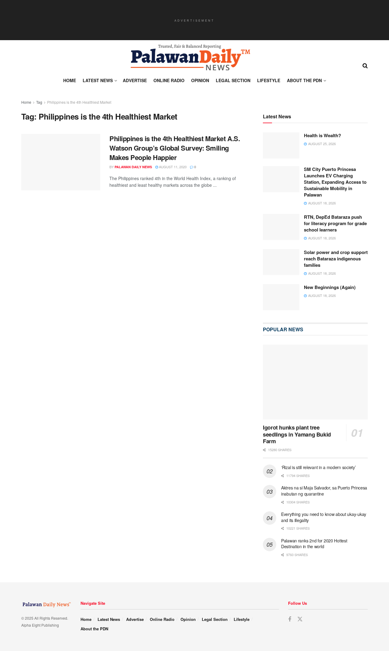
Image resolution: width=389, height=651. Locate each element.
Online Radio (168, 80)
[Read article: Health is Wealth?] (281, 146)
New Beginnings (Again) (330, 287)
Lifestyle (268, 80)
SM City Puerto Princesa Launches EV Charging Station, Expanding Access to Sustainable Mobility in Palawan (335, 182)
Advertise (135, 80)
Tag (39, 102)
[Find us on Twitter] (300, 619)
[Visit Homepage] (190, 57)
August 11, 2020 (172, 166)
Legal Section (233, 80)
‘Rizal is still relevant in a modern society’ (318, 468)
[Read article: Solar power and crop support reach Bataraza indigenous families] (281, 262)
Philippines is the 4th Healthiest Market (79, 102)
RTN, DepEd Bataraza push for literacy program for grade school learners (335, 223)
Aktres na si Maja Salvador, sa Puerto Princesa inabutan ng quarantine (324, 491)
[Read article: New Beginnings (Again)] (281, 297)
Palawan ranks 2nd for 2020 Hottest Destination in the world (314, 544)
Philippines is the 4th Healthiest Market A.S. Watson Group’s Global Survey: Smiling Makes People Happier (174, 148)
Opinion (200, 80)
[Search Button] (365, 65)
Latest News (98, 80)
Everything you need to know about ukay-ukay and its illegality (323, 517)
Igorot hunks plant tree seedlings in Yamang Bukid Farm (297, 434)
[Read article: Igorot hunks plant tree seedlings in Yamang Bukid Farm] (315, 382)
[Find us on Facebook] (289, 620)
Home (69, 80)
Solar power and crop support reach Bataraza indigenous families (336, 259)
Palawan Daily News (133, 167)
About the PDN (304, 80)
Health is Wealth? (322, 135)
